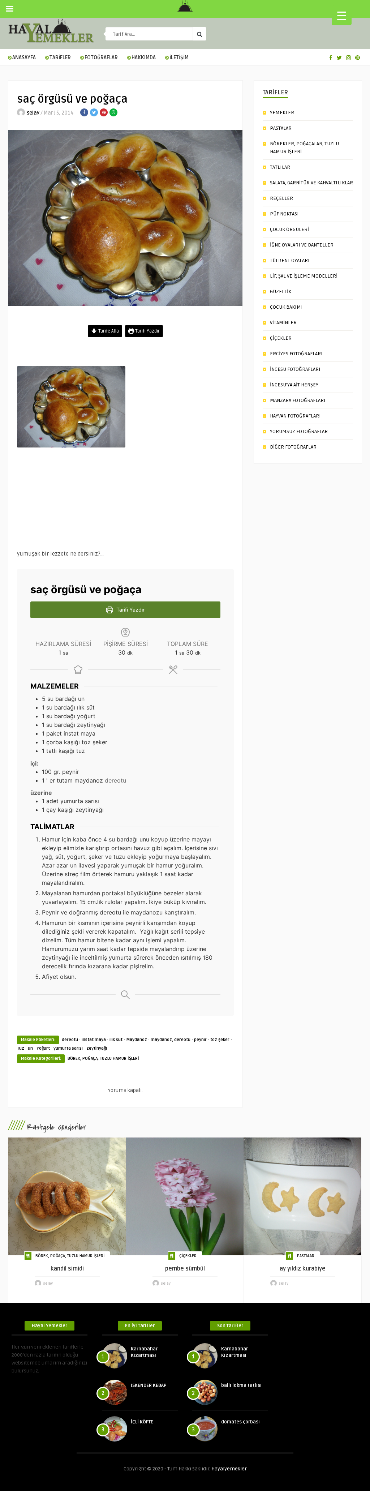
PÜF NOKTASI (284, 214)
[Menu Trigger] (342, 15)
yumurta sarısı (68, 1048)
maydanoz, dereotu (170, 1039)
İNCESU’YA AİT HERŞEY (294, 385)
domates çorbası (240, 1422)
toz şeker (219, 1039)
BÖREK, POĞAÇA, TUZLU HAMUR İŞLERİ (103, 1058)
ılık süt (115, 1039)
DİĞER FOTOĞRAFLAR (293, 447)
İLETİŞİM (179, 58)
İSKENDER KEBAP (149, 1385)
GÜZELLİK (280, 291)
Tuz (20, 1048)
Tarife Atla (108, 331)
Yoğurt (43, 1048)
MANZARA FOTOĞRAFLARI (298, 400)
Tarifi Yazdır (147, 331)
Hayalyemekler (229, 1469)
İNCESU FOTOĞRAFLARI (295, 369)
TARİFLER (60, 58)
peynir (200, 1039)
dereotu (70, 1039)
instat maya (94, 1039)
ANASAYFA (24, 58)
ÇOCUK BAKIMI (286, 307)
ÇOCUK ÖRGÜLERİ (289, 229)
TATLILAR (280, 167)
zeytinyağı (96, 1048)
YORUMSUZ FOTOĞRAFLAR (299, 431)
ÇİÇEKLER (281, 338)
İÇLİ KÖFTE (142, 1422)
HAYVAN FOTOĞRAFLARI (295, 416)
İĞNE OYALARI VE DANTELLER (302, 245)
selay (33, 113)
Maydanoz (136, 1039)
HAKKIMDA (144, 58)
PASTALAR (281, 128)
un (30, 1048)
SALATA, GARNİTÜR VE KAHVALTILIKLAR (311, 183)
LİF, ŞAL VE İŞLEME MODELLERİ (303, 276)
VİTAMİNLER (283, 323)
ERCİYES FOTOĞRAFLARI (296, 354)
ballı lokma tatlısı (241, 1385)
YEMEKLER (282, 113)
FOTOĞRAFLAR (101, 58)
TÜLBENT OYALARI (290, 260)
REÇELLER (281, 198)
